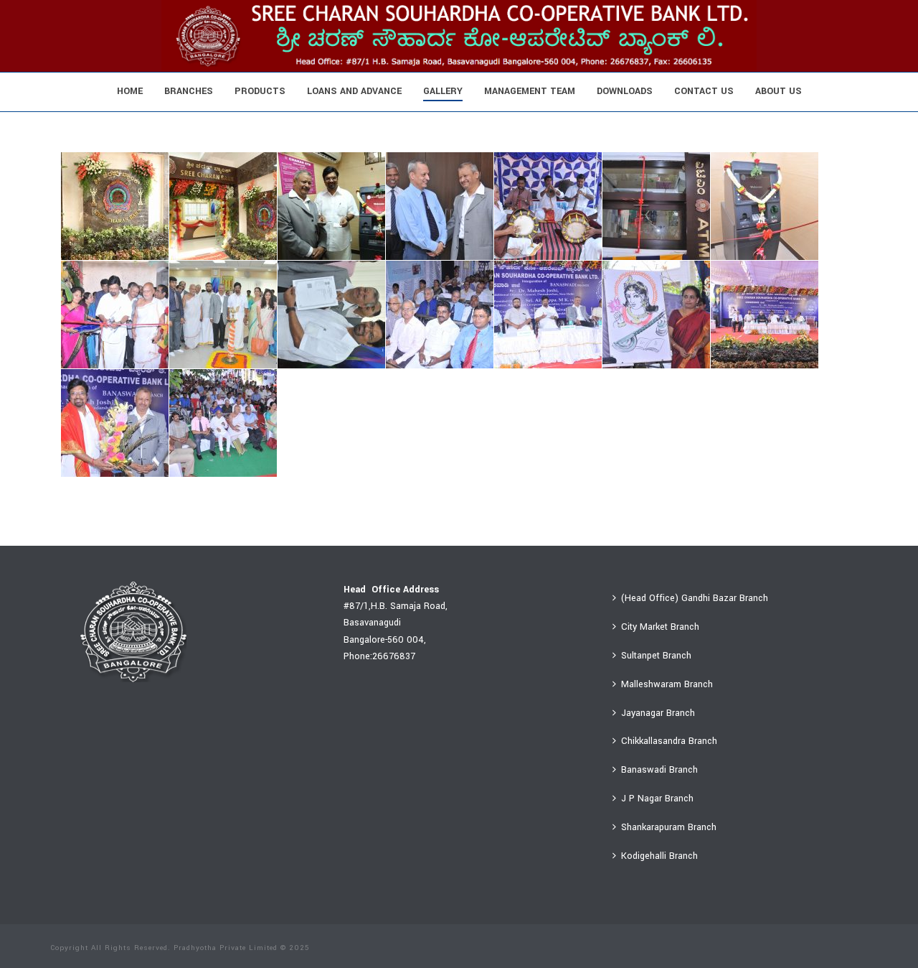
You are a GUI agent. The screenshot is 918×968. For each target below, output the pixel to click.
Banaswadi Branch (659, 769)
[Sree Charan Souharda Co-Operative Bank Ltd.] (459, 36)
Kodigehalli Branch (659, 856)
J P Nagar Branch (657, 798)
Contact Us (704, 91)
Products (260, 91)
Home (130, 91)
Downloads (625, 91)
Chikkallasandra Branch (669, 741)
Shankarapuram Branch (668, 827)
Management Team (529, 91)
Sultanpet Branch (656, 655)
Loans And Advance (354, 91)
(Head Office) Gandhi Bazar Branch (694, 598)
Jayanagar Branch (658, 713)
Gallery (443, 91)
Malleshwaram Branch (667, 684)
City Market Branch (660, 626)
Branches (188, 91)
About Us (778, 91)
